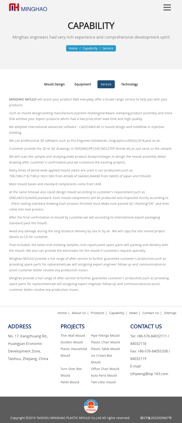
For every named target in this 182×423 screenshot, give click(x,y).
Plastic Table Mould (105, 349)
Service (108, 48)
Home (73, 48)
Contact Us (150, 313)
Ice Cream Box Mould (101, 358)
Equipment (83, 84)
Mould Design (54, 84)
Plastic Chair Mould (105, 342)
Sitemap (170, 313)
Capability (90, 48)
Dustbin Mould (72, 342)
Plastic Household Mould (74, 352)
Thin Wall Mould (73, 335)
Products (97, 313)
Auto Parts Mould (104, 375)
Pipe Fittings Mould (105, 335)
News (133, 313)
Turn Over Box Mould (71, 372)
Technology (129, 84)
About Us (79, 313)
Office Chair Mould (105, 369)
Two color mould (103, 382)
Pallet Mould (70, 382)
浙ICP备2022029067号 (156, 418)
